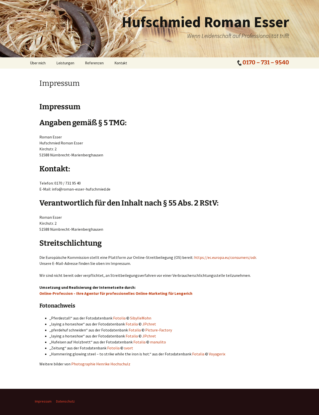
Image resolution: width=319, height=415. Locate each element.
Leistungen (65, 63)
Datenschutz (65, 401)
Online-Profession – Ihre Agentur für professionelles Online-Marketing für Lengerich (115, 293)
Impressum (43, 401)
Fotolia (119, 317)
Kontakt (120, 63)
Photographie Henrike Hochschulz (100, 363)
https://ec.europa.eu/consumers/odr (225, 257)
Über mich (38, 63)
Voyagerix (217, 353)
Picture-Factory (158, 329)
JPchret (149, 323)
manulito (158, 341)
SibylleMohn (140, 317)
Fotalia (132, 323)
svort (128, 347)
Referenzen (94, 63)
